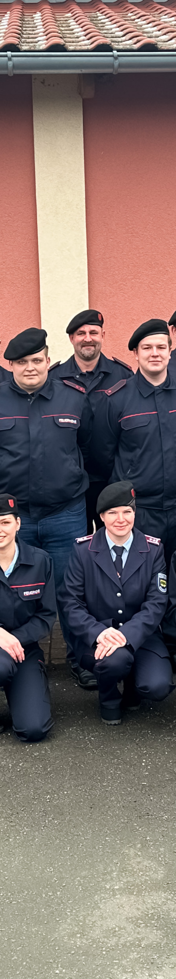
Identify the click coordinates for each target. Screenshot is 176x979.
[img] (88, 489)
